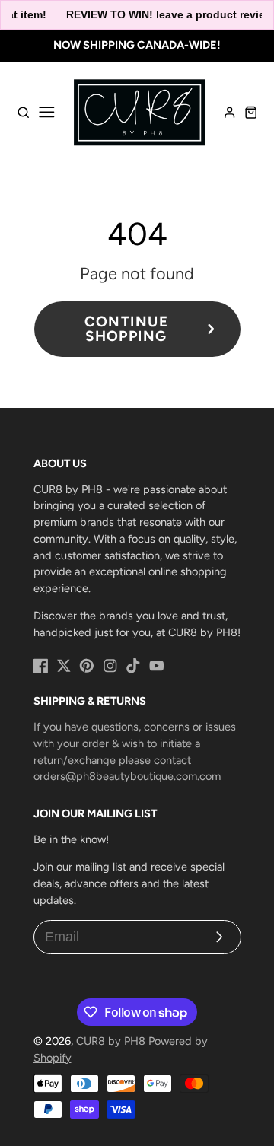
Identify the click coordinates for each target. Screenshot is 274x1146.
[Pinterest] (86, 665)
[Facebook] (41, 665)
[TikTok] (133, 665)
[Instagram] (110, 665)
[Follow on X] (64, 665)
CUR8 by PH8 (110, 1041)
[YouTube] (156, 665)
